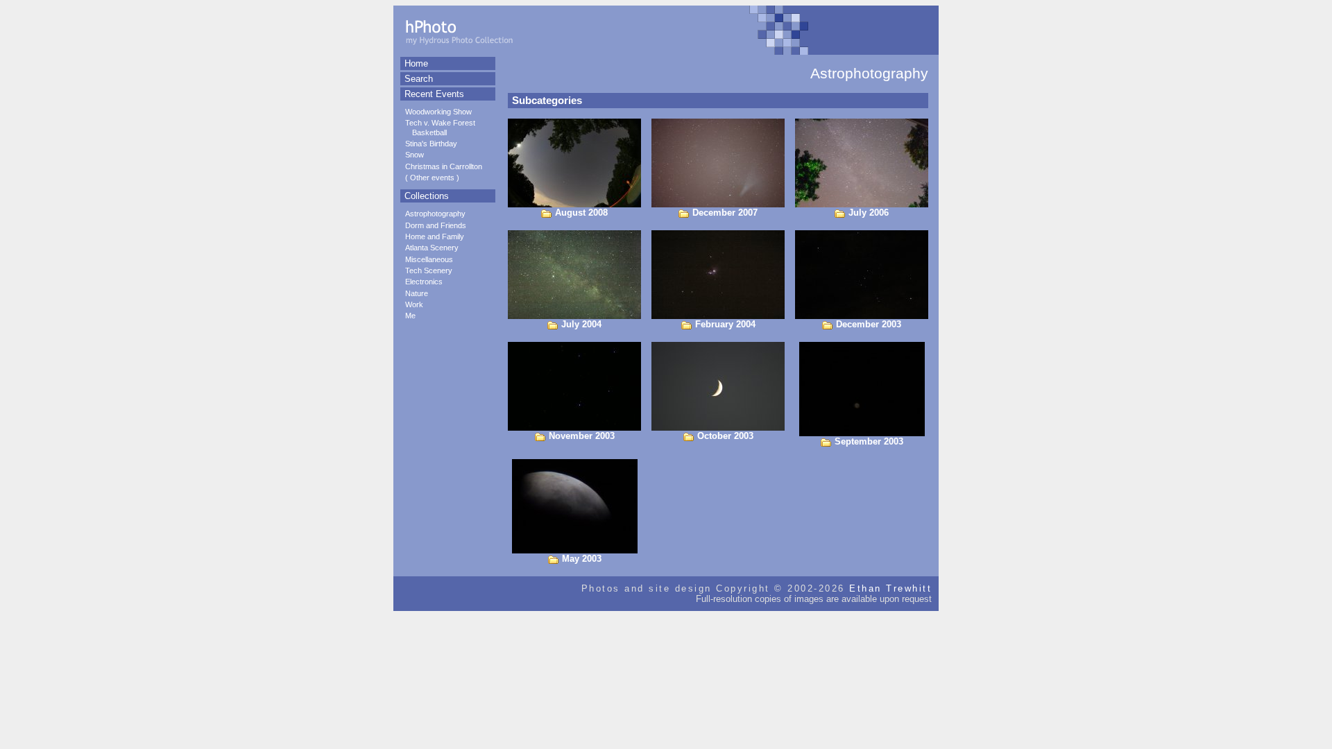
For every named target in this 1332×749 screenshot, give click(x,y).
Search (418, 79)
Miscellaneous (429, 259)
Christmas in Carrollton (443, 166)
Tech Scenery (428, 270)
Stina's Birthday (431, 143)
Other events (432, 177)
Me (410, 315)
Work (414, 304)
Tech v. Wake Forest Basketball (440, 127)
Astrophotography (435, 213)
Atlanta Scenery (432, 247)
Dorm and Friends (435, 225)
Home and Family (434, 236)
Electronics (424, 281)
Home (416, 63)
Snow (414, 154)
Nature (416, 293)
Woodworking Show (438, 111)
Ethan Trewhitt (890, 588)
